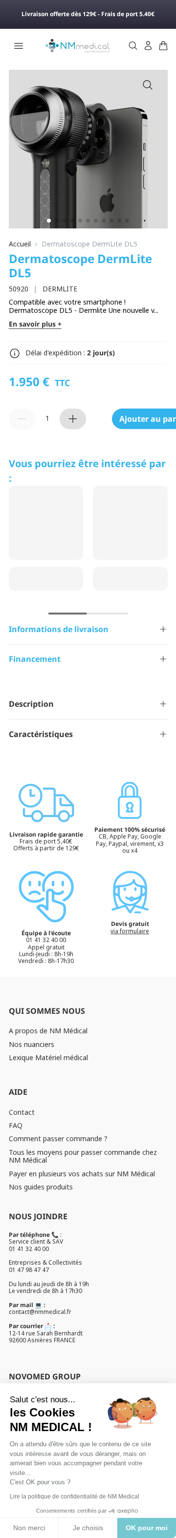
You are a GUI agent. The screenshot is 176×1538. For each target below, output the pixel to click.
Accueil (20, 244)
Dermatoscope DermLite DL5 (89, 244)
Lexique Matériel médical (48, 1057)
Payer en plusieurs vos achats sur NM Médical (82, 1173)
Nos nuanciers (31, 1044)
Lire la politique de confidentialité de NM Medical (74, 1496)
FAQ (15, 1125)
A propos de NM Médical (48, 1030)
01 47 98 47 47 (29, 1270)
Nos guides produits (41, 1186)
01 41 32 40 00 (29, 1249)
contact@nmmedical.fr (40, 1312)
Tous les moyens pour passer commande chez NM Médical (83, 1156)
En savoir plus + (35, 324)
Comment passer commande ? (58, 1138)
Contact (22, 1112)
